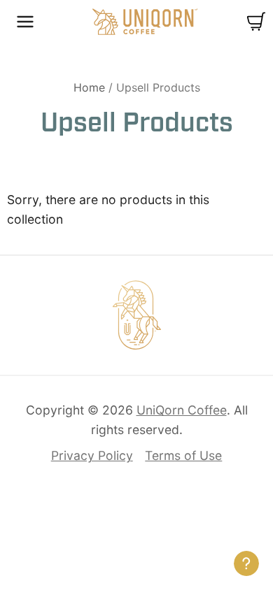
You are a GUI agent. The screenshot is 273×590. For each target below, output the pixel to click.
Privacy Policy (92, 455)
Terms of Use (183, 455)
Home (89, 87)
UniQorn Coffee (144, 21)
